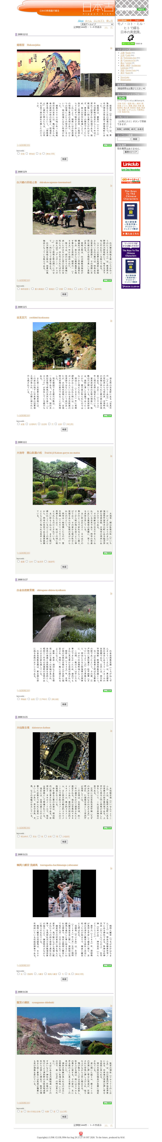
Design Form (131, 70)
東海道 (32, 154)
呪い (134, 103)
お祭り (81, 289)
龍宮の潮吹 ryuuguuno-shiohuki (36, 1002)
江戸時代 (43, 699)
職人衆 (126, 108)
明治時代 (24, 836)
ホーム (88, 21)
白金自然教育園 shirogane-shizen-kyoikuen (42, 590)
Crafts (128, 55)
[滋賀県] (51, 562)
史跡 (60, 424)
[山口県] (63, 1111)
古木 (31, 562)
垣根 (124, 110)
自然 (33, 699)
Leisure (128, 63)
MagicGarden (126, 80)
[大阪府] (66, 836)
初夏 (61, 289)
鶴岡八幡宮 (52, 974)
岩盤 (23, 424)
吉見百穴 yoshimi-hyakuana (34, 317)
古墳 (50, 836)
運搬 (130, 106)
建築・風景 (125, 65)
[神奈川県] (50, 154)
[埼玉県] (69, 424)
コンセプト (99, 21)
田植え (70, 289)
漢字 (122, 73)
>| (111, 27)
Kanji (128, 73)
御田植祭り (25, 289)
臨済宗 (40, 562)
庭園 (23, 562)
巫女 (35, 836)
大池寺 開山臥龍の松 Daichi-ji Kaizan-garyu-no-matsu (49, 452)
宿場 (23, 154)
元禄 (119, 103)
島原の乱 (126, 112)
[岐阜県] (98, 289)
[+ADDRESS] (23, 145)
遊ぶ (122, 63)
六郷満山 (140, 110)
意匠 (122, 70)
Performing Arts (130, 58)
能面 (138, 108)
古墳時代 (33, 424)
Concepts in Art (130, 60)
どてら (125, 106)
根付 (139, 103)
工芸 (122, 55)
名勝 (47, 1111)
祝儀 (119, 106)
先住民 (44, 424)
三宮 (119, 112)
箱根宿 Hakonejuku (30, 45)
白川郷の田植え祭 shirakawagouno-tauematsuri (45, 182)
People (128, 53)
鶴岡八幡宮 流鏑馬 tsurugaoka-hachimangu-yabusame (49, 865)
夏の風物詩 (39, 289)
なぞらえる (131, 110)
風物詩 (52, 289)
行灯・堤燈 (126, 103)
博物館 (23, 699)
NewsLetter (125, 77)
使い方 (109, 21)
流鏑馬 (30, 974)
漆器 (135, 106)
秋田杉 (133, 108)
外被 (139, 106)
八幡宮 (40, 974)
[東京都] (55, 699)
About (81, 21)
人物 (122, 53)
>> (106, 27)
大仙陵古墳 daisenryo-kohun (35, 727)
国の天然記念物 (33, 1111)
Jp (111, 48)
